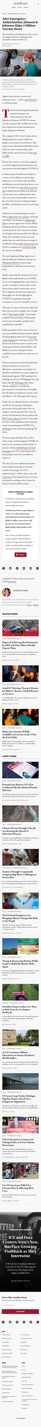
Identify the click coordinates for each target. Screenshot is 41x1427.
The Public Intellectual (7, 1385)
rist (20, 844)
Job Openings (25, 1404)
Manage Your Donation (27, 1373)
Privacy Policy (25, 1392)
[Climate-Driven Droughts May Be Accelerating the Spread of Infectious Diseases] (20, 813)
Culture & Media (6, 1335)
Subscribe (24, 1381)
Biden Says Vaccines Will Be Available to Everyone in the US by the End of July (19, 734)
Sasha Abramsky (9, 933)
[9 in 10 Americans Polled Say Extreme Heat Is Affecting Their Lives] (20, 1170)
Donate (23, 1370)
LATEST (20, 7)
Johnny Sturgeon (9, 1157)
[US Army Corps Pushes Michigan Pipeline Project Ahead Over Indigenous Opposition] (20, 1081)
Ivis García (7, 887)
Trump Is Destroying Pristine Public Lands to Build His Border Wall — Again (20, 963)
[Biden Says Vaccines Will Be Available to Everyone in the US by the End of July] (20, 717)
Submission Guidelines (28, 1384)
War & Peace (23, 1353)
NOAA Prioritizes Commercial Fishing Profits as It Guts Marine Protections (18, 1142)
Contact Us (24, 1408)
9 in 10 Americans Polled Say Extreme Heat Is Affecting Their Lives (18, 1188)
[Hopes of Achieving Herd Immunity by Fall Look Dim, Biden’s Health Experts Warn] (20, 628)
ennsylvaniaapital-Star (19, 800)
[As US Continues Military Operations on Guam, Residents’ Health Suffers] (20, 1038)
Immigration (23, 1342)
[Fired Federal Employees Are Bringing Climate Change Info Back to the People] (20, 900)
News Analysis (7, 868)
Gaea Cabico (8, 1068)
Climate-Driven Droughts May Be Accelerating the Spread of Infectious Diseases (19, 831)
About (23, 1366)
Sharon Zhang (8, 44)
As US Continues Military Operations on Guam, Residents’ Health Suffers (18, 1055)
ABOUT (14, 7)
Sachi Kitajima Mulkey (10, 844)
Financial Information (27, 1388)
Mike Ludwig (8, 704)
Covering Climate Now (7, 1401)
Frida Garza (7, 1024)
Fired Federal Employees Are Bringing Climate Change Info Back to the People (20, 918)
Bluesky (36, 605)
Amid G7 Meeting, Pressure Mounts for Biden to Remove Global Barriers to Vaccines (20, 691)
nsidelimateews (22, 1157)
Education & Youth (6, 1338)
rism (15, 1068)
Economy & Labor (24, 1335)
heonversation (17, 887)
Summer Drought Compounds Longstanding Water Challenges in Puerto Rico (19, 874)
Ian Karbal (7, 800)
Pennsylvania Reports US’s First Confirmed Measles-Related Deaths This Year (19, 787)
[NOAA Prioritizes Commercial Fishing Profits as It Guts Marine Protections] (20, 1125)
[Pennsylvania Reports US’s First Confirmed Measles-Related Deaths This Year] (20, 770)
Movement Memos (7, 1389)
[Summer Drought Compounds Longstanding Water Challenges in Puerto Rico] (20, 857)
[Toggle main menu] (39, 3)
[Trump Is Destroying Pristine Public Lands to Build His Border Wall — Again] (20, 946)
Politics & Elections (25, 1346)
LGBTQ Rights (5, 1346)
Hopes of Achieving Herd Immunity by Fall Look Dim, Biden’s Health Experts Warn (20, 645)
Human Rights (5, 1342)
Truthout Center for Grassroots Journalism (29, 1400)
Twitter (29, 605)
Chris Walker (8, 1201)
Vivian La (7, 1112)
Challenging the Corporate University (9, 1397)
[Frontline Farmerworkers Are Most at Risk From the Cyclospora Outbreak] (20, 992)
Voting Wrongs (6, 1392)
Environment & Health (17, 14)
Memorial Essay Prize (27, 1396)
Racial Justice (23, 1349)
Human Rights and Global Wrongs (8, 1377)
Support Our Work (26, 1377)
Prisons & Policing (6, 1349)
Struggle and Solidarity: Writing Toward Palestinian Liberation (10, 1366)
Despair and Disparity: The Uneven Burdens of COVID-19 (9, 1371)
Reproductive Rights (7, 1353)
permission (12, 581)
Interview (5, 1003)
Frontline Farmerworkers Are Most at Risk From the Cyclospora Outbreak (19, 1009)
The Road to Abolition (7, 1381)
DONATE (26, 7)
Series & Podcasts (6, 1357)
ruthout (17, 44)
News (4, 14)
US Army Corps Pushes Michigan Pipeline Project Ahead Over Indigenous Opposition (19, 1098)
